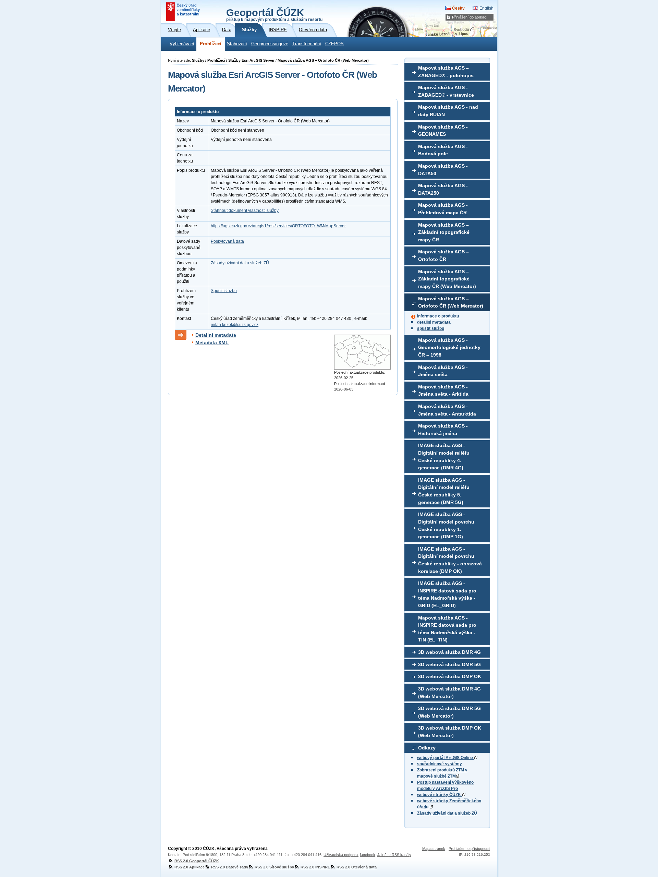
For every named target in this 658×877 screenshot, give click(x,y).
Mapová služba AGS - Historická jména (443, 429)
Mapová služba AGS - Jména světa (443, 370)
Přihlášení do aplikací (469, 17)
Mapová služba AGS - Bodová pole (443, 150)
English (486, 8)
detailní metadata (434, 322)
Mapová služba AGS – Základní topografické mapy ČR (444, 232)
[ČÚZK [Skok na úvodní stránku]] (183, 12)
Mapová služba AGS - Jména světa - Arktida (443, 390)
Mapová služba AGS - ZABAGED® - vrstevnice (446, 91)
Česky (458, 8)
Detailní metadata (215, 335)
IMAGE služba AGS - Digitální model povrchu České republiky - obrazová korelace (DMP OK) (450, 560)
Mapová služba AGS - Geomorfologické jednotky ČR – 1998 (449, 347)
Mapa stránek (433, 848)
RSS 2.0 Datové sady (229, 867)
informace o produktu (438, 316)
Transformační (306, 43)
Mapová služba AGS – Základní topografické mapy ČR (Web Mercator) (447, 279)
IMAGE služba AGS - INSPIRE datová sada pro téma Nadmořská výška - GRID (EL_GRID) (447, 594)
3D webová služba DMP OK (449, 676)
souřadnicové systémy (439, 763)
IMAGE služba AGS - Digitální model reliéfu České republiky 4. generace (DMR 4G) (444, 456)
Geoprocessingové (269, 43)
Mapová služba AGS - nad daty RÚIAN (448, 110)
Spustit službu (224, 290)
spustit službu (430, 328)
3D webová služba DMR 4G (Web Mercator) (449, 692)
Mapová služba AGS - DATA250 (443, 189)
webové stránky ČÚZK (439, 794)
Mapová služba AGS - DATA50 (443, 169)
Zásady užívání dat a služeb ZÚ (447, 813)
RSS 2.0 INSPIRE (315, 867)
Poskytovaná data (227, 241)
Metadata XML (212, 342)
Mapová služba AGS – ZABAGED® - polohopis (446, 71)
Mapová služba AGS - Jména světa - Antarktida (447, 410)
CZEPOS (334, 43)
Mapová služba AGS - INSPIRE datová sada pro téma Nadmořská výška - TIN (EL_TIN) (447, 629)
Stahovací (237, 43)
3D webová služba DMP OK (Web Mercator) (449, 731)
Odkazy (427, 747)
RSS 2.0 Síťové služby (274, 867)
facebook (367, 855)
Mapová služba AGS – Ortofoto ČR (443, 255)
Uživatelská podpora (341, 855)
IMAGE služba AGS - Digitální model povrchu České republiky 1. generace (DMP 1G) (446, 525)
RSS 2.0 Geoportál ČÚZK (196, 861)
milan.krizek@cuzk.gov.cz (234, 324)
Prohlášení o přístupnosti (469, 848)
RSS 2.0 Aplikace (189, 867)
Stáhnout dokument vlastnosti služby (245, 210)
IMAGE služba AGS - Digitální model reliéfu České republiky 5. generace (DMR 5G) (444, 491)
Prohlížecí (210, 43)
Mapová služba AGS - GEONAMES (443, 130)
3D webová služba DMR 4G (449, 652)
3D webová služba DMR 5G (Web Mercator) (449, 712)
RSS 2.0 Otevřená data (357, 867)
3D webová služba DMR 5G (449, 664)
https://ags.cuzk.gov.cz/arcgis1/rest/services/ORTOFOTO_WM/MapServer (278, 226)
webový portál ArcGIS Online (445, 757)
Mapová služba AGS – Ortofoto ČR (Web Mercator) (450, 302)
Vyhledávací (182, 43)
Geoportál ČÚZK (274, 14)
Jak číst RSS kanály (394, 855)
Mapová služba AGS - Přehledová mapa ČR (443, 208)
